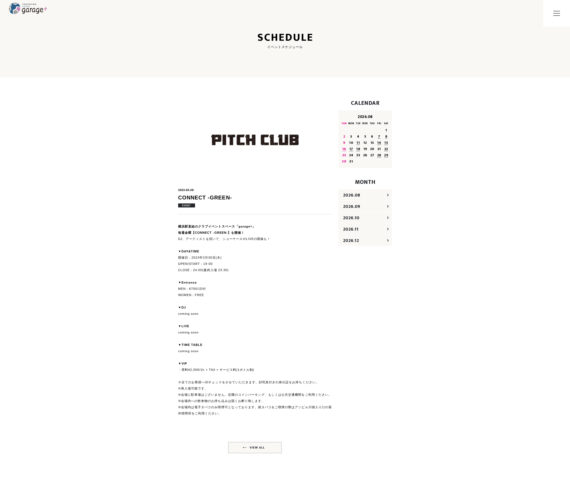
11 (358, 143)
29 (386, 155)
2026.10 (351, 218)
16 (344, 149)
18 (358, 149)
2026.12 (351, 240)
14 (379, 143)
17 (351, 149)
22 (386, 149)
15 (386, 143)
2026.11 (351, 229)
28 (379, 155)
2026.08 (351, 195)
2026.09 (351, 206)
